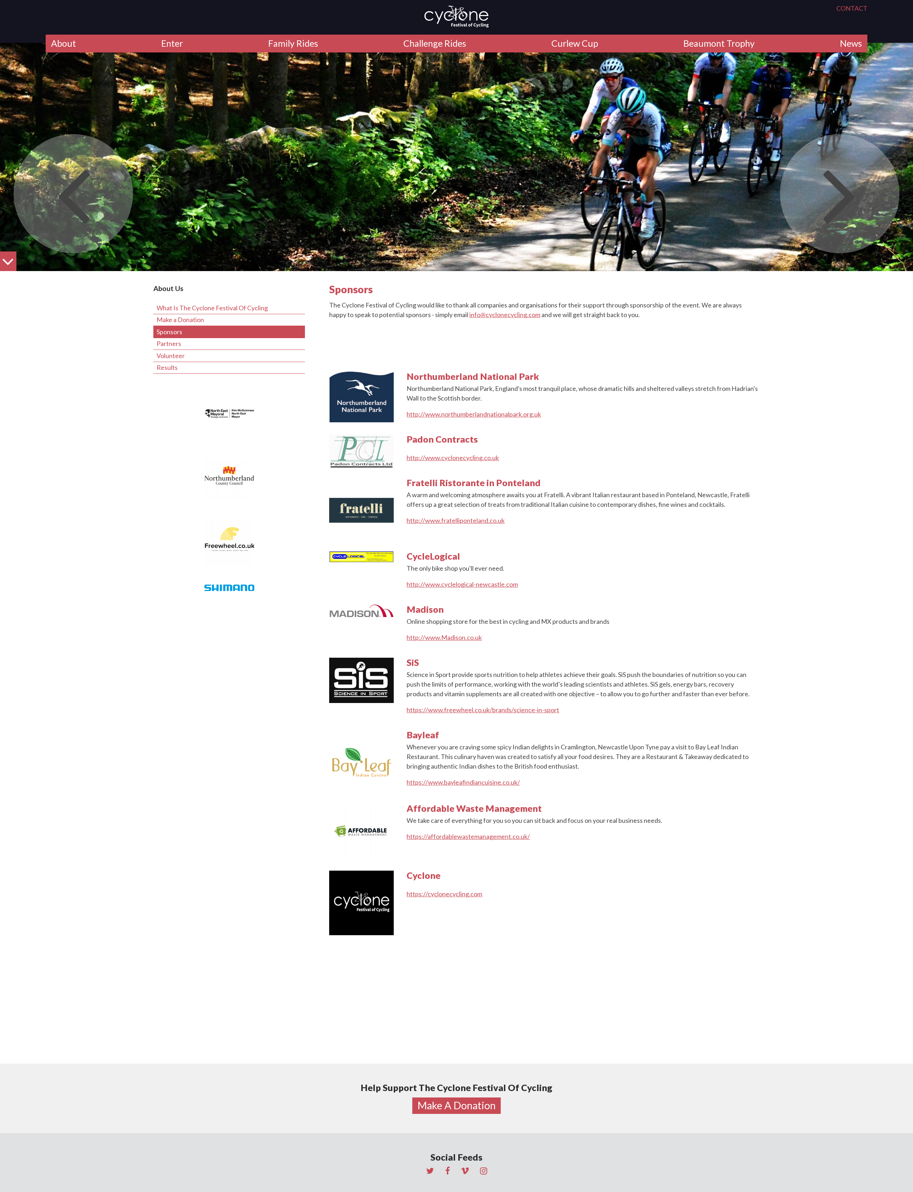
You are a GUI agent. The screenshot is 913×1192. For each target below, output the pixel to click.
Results (167, 367)
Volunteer (171, 356)
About (63, 43)
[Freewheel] (229, 543)
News (851, 43)
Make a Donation (180, 320)
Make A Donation (457, 1105)
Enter (172, 43)
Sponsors (169, 332)
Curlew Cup (574, 43)
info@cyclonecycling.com (504, 315)
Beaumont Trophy (719, 43)
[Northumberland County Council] (229, 478)
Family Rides (293, 43)
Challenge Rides (434, 43)
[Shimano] (229, 587)
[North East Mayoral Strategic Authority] (229, 414)
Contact (851, 8)
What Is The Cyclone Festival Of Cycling (212, 308)
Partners (169, 343)
